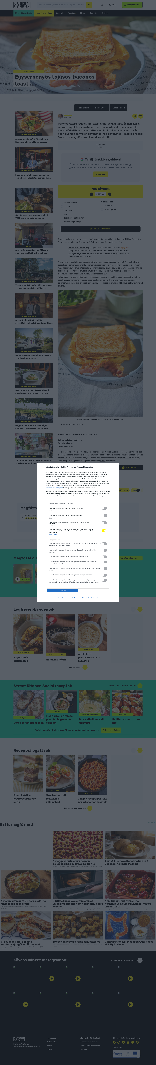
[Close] (115, 467)
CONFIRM (63, 590)
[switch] (104, 508)
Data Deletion (62, 598)
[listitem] (78, 503)
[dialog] (78, 532)
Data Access (74, 598)
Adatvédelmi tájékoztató (90, 598)
